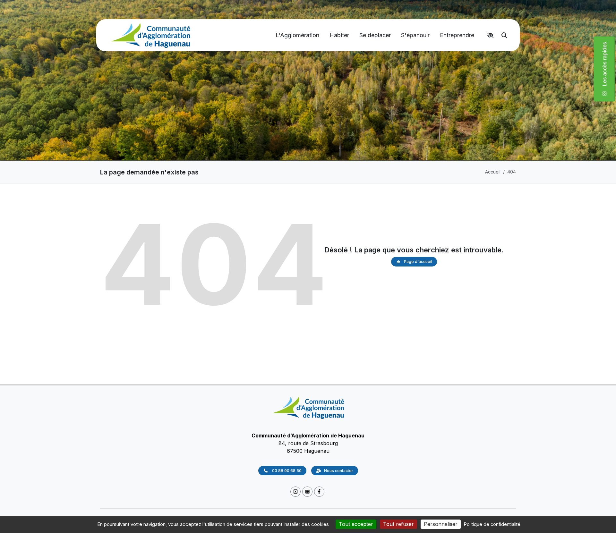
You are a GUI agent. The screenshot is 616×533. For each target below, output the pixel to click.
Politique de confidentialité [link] (492, 524)
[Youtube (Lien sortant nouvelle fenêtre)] (295, 492)
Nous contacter (338, 470)
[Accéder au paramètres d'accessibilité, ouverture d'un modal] (491, 35)
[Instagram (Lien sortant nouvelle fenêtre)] (307, 492)
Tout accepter (356, 524)
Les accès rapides (607, 66)
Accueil (493, 171)
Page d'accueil (418, 261)
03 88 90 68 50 (286, 470)
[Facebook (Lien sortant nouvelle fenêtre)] (319, 492)
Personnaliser (441, 524)
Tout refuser (398, 524)
